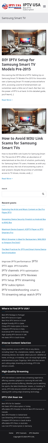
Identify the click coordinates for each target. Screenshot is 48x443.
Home (11, 433)
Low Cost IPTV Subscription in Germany (17, 426)
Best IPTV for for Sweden (11, 403)
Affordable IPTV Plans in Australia (14, 423)
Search (4, 189)
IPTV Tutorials (21, 433)
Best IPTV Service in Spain (12, 318)
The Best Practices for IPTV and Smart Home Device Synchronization (24, 251)
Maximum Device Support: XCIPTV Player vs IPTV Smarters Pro (22, 231)
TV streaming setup (14, 294)
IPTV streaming (25, 280)
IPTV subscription (13, 285)
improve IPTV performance (16, 261)
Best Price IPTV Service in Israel (14, 320)
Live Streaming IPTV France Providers (16, 418)
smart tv (34, 289)
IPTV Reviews (29, 275)
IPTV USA (31, 4)
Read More (6, 100)
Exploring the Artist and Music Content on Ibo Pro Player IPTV (23, 211)
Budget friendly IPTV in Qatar (13, 323)
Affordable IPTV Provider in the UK (15, 409)
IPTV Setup (8, 280)
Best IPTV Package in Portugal (13, 315)
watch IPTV (34, 294)
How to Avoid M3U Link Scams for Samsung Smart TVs (22, 143)
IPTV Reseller (34, 433)
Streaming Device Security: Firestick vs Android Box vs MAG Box (24, 221)
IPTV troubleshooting (15, 290)
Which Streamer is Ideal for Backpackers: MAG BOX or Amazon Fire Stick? (24, 241)
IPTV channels (10, 270)
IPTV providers (11, 275)
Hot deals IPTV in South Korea (13, 337)
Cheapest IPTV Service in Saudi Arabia (16, 420)
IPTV (35, 261)
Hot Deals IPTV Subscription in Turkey (16, 406)
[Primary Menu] (44, 6)
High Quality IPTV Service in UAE (14, 334)
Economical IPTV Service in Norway (15, 332)
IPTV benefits (21, 265)
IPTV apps (7, 265)
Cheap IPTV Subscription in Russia (15, 326)
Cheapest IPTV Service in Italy (13, 329)
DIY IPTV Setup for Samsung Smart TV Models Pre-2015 (18, 64)
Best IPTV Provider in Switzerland (14, 415)
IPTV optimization (29, 270)
